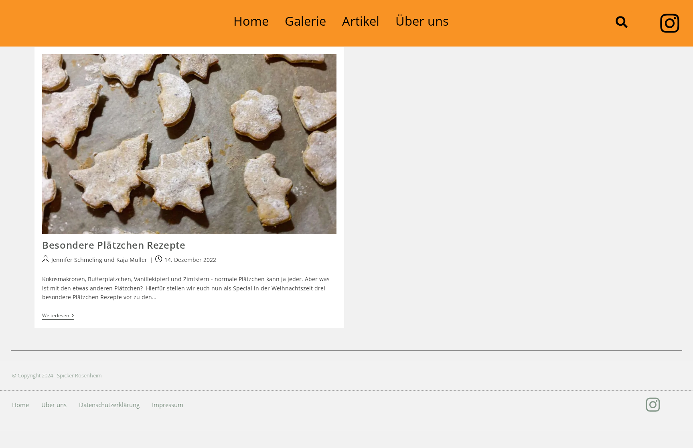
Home (251, 20)
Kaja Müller (131, 260)
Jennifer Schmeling (76, 260)
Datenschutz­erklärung (109, 405)
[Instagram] (669, 23)
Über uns (422, 20)
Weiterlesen (58, 316)
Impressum (167, 405)
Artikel (360, 20)
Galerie (305, 20)
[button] (621, 22)
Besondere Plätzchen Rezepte (113, 244)
